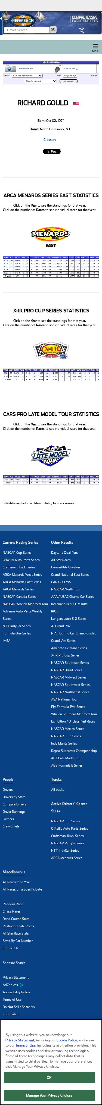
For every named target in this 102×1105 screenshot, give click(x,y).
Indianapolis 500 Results (69, 604)
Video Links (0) (25, 68)
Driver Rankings (14, 812)
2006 (6, 264)
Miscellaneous (14, 872)
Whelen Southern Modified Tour (74, 714)
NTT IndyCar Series (17, 626)
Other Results (62, 542)
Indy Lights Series (64, 743)
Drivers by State (14, 797)
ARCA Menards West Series (22, 575)
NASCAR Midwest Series (68, 677)
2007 (6, 267)
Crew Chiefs (11, 826)
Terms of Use (12, 999)
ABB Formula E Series (67, 765)
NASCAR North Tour (66, 589)
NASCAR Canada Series (19, 597)
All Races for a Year (16, 882)
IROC (54, 611)
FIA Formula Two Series (68, 707)
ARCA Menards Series (18, 589)
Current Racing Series (20, 542)
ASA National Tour (64, 699)
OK (49, 1078)
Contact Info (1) (70, 68)
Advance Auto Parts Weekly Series (22, 615)
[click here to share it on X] (83, 30)
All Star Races (61, 560)
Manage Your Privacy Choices (49, 1095)
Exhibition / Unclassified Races (73, 721)
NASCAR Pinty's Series (67, 843)
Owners (8, 819)
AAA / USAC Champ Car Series (72, 597)
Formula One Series (17, 633)
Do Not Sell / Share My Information (19, 1010)
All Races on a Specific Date (22, 889)
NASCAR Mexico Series (67, 729)
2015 (6, 480)
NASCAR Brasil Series (66, 670)
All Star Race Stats (16, 933)
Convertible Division (65, 567)
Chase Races (12, 911)
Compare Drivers (14, 804)
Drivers (8, 790)
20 (17, 276)
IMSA (6, 641)
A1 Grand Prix (60, 626)
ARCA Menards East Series (22, 582)
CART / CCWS (61, 582)
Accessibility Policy (16, 992)
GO (53, 29)
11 (15, 264)
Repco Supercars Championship (74, 751)
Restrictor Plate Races (18, 926)
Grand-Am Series (63, 641)
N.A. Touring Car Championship (74, 633)
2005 (6, 261)
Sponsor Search (14, 963)
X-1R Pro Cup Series (65, 655)
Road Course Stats (16, 919)
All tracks (57, 790)
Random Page (13, 904)
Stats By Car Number (18, 941)
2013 (6, 376)
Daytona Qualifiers (64, 553)
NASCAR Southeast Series (70, 663)
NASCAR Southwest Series (70, 685)
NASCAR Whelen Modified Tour (25, 604)
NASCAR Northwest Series (70, 692)
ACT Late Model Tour (66, 758)
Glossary (50, 140)
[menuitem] (27, 985)
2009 (6, 273)
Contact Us (10, 948)
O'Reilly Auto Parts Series (21, 560)
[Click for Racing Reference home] (51, 23)
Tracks (56, 779)
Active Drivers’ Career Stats (69, 807)
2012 (6, 373)
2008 (6, 270)
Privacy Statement (16, 977)
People (8, 779)
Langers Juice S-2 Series (68, 619)
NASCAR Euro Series (66, 736)
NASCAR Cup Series (17, 553)
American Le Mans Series (69, 648)
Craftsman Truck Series (19, 567)
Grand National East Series (70, 575)
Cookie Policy (67, 1040)
